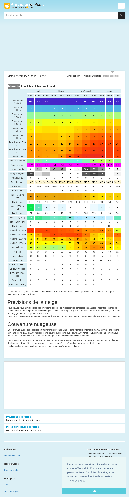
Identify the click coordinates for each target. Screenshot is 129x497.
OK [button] (94, 491)
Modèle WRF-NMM (13, 456)
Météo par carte (74, 76)
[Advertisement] (64, 45)
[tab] (14, 86)
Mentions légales (12, 491)
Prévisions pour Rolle (23, 418)
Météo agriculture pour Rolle (23, 428)
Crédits (7, 484)
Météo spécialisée (112, 76)
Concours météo (11, 470)
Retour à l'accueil (24, 6)
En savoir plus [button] (76, 481)
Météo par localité (92, 76)
